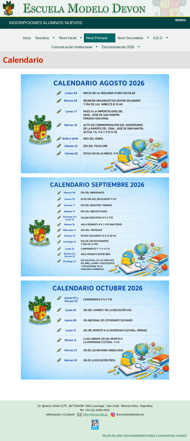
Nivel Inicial (67, 38)
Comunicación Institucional (71, 47)
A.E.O (157, 38)
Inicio (27, 38)
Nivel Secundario (130, 38)
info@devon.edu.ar (95, 414)
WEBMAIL (180, 20)
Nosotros (42, 38)
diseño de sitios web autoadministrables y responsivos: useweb (144, 435)
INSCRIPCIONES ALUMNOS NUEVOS (45, 22)
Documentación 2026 (118, 47)
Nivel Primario (97, 38)
